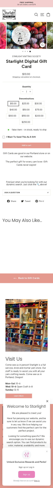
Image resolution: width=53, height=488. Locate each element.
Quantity (26, 87)
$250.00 (26, 122)
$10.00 (13, 103)
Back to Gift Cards (28, 278)
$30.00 (38, 103)
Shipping (16, 77)
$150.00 (25, 116)
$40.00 (13, 109)
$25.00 (25, 103)
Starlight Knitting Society (26, 56)
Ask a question (12, 192)
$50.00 (26, 109)
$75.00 (38, 109)
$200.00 (39, 116)
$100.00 (12, 116)
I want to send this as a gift (21, 137)
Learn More (18, 396)
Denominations (26, 99)
